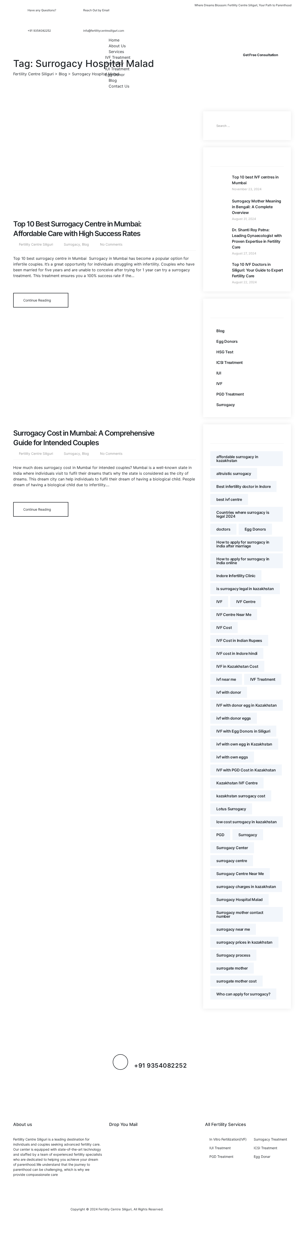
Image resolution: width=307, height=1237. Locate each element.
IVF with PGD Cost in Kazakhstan (246, 770)
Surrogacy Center (232, 847)
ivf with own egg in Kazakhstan (244, 744)
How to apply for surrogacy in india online (242, 560)
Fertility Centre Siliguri (36, 244)
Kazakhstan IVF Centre (237, 783)
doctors (223, 529)
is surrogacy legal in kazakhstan (245, 588)
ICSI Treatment (229, 362)
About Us (117, 45)
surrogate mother (232, 968)
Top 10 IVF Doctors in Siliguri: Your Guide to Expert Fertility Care (257, 270)
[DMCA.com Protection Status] (200, 1209)
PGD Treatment (230, 394)
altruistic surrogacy (233, 473)
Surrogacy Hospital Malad (239, 899)
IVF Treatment (117, 57)
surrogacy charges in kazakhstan (246, 886)
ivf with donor (228, 692)
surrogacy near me (233, 929)
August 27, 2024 (244, 253)
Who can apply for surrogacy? (243, 994)
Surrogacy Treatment (270, 1139)
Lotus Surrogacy (231, 808)
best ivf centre (229, 499)
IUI (218, 373)
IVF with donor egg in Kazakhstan (246, 705)
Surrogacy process (233, 955)
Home (114, 40)
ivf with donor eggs (233, 718)
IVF (219, 383)
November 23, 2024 (247, 189)
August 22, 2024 (244, 282)
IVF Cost (224, 627)
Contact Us (119, 86)
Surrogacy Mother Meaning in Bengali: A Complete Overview (256, 207)
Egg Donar (262, 1156)
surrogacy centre (231, 860)
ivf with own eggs (232, 757)
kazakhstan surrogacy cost (240, 795)
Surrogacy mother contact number (239, 914)
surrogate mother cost (236, 981)
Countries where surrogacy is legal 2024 (242, 514)
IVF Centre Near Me (233, 614)
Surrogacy (114, 63)
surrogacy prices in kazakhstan (244, 942)
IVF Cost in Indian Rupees (239, 640)
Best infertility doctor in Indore (243, 486)
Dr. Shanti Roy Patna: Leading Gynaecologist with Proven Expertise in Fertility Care (257, 238)
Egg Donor (115, 74)
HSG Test (224, 351)
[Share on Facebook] (152, 300)
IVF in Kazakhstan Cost (237, 666)
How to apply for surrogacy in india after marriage (242, 544)
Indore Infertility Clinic (235, 575)
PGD (220, 834)
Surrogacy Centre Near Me (240, 873)
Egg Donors (227, 341)
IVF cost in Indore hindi (236, 653)
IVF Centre (245, 601)
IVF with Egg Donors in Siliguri (243, 731)
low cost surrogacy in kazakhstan (246, 821)
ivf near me (226, 679)
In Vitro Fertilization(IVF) (228, 1139)
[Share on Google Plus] (168, 300)
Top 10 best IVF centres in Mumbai (255, 180)
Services (116, 51)
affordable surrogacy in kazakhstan (237, 458)
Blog (113, 80)
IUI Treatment (117, 68)
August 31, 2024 (244, 219)
